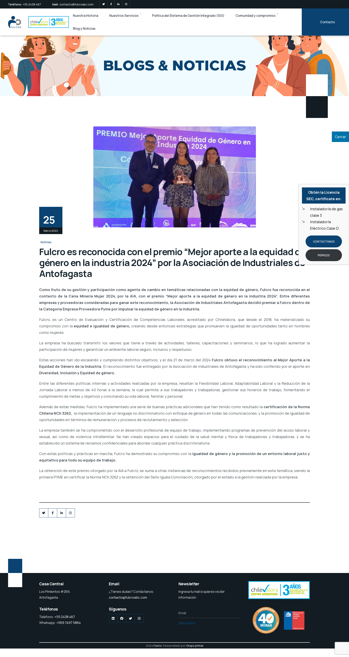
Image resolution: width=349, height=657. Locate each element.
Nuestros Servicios (124, 15)
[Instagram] (126, 4)
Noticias (46, 242)
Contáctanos (324, 241)
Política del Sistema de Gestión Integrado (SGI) (188, 15)
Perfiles (324, 255)
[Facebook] (111, 4)
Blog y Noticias (84, 28)
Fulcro (158, 646)
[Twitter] (103, 4)
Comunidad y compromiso (255, 15)
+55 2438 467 (32, 4)
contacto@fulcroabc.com (77, 4)
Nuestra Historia (85, 15)
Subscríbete (187, 623)
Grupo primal (194, 646)
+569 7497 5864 (68, 622)
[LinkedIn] (118, 4)
